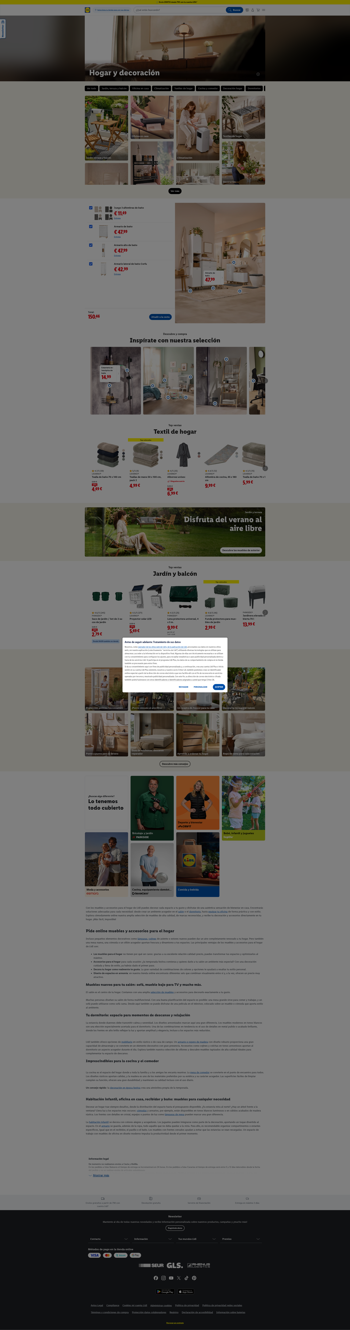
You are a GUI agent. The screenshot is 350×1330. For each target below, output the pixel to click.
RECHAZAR (183, 687)
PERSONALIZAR (200, 687)
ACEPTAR (219, 687)
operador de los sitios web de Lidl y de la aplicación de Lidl (162, 647)
